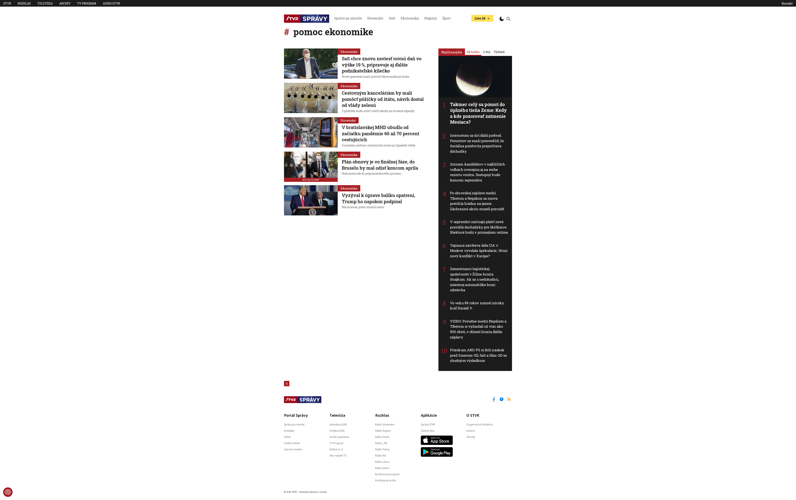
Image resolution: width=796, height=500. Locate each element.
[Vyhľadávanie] (508, 19)
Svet (392, 18)
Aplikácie (429, 415)
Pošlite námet (292, 443)
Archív (64, 3)
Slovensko (375, 18)
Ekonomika (410, 18)
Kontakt (787, 3)
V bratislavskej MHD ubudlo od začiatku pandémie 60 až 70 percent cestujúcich (380, 133)
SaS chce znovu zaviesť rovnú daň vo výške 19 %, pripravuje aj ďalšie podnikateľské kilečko (381, 65)
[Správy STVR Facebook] (494, 399)
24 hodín (473, 52)
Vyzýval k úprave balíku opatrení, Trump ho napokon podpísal (378, 198)
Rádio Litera (382, 461)
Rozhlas (24, 3)
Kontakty (289, 430)
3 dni (486, 52)
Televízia (45, 3)
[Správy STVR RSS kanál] (509, 399)
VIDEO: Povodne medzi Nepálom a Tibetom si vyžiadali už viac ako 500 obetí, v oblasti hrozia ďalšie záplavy (478, 329)
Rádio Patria (382, 449)
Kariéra (470, 430)
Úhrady (470, 436)
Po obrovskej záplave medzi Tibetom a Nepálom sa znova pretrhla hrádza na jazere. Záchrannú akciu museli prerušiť (477, 201)
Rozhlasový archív (385, 480)
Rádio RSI (380, 455)
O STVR (472, 415)
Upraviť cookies (293, 449)
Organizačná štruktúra (479, 424)
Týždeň (499, 52)
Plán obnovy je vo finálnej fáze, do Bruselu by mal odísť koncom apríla (380, 165)
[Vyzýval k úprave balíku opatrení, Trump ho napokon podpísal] (311, 200)
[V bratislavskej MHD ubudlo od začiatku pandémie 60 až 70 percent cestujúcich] (311, 132)
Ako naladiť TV (338, 455)
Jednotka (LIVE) (338, 424)
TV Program (86, 3)
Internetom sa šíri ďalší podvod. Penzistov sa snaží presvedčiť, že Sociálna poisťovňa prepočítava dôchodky (477, 143)
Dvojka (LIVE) (337, 430)
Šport (446, 18)
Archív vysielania (339, 436)
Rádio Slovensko (384, 424)
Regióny (430, 18)
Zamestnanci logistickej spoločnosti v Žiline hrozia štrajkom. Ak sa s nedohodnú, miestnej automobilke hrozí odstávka (474, 279)
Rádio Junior (382, 468)
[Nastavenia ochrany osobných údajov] (8, 492)
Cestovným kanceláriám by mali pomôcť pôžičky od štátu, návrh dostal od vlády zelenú (383, 99)
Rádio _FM (381, 443)
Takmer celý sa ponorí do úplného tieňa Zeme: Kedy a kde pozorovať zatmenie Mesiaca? (478, 113)
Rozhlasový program (387, 474)
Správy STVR (428, 424)
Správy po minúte (348, 18)
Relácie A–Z (336, 449)
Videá (287, 436)
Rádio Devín (382, 436)
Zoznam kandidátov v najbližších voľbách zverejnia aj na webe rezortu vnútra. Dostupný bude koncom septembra (477, 172)
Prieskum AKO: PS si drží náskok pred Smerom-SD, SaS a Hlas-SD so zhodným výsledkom (478, 355)
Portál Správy (296, 415)
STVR (7, 3)
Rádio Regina (383, 430)
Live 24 (480, 18)
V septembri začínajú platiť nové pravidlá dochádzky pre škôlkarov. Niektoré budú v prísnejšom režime (479, 227)
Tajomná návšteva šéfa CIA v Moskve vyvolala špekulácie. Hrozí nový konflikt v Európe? (478, 250)
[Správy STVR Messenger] (502, 399)
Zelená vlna (427, 430)
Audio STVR (111, 3)
